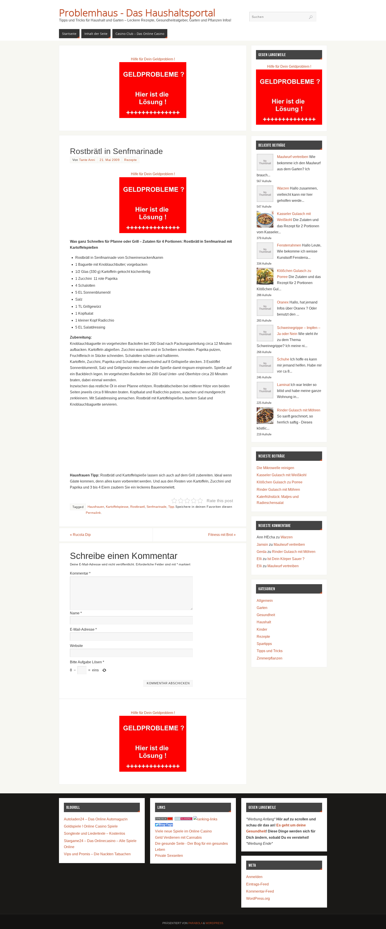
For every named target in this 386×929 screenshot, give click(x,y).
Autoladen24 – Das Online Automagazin (96, 819)
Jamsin (262, 544)
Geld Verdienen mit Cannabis (178, 837)
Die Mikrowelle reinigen (275, 468)
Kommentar (80, 573)
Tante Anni (87, 160)
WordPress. (215, 923)
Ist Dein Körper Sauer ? (285, 559)
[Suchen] (310, 17)
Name (76, 613)
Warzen (283, 188)
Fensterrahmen (289, 245)
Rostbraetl (137, 506)
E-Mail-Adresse (83, 629)
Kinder (262, 629)
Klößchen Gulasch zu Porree (279, 482)
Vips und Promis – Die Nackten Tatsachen (97, 854)
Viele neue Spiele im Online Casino (183, 831)
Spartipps (264, 644)
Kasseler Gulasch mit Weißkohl (281, 475)
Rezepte (130, 160)
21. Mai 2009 (110, 160)
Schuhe (283, 359)
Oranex (283, 302)
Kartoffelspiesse (117, 506)
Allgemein (265, 600)
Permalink (93, 512)
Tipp (171, 506)
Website (76, 646)
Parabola (195, 923)
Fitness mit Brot (222, 535)
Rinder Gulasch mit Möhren (298, 410)
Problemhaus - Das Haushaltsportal (137, 12)
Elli (259, 559)
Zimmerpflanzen (269, 658)
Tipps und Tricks (270, 651)
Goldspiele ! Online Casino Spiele (91, 826)
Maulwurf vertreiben (292, 157)
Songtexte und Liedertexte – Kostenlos (94, 833)
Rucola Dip (80, 535)
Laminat (283, 385)
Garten (262, 608)
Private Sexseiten (169, 855)
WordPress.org (258, 898)
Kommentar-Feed (260, 891)
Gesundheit (266, 615)
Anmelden (254, 877)
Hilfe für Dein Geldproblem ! (153, 59)
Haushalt (264, 622)
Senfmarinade (156, 506)
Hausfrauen (96, 506)
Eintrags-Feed (257, 884)
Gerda (261, 552)
